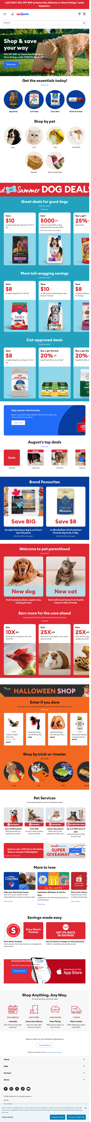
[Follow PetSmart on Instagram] (11, 1089)
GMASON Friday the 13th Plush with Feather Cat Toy (35, 734)
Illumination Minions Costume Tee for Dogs (79, 737)
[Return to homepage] (23, 13)
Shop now (44, 85)
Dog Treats (83, 468)
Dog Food (35, 468)
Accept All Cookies (57, 1117)
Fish (55, 147)
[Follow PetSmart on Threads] (17, 1089)
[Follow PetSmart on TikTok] (23, 1089)
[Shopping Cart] (84, 14)
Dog (13, 147)
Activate (44, 621)
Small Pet (76, 147)
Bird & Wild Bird (55, 172)
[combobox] (44, 23)
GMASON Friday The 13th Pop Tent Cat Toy (56, 734)
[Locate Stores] (79, 14)
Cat (34, 147)
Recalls (6, 1100)
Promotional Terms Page (53, 1052)
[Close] (85, 1108)
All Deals (12, 468)
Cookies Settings (7, 1117)
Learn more (44, 553)
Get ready (45, 759)
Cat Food (59, 468)
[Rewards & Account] (12, 14)
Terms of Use (8, 1104)
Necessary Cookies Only (76, 1117)
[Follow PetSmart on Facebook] (6, 1089)
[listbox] (44, 459)
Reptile (34, 172)
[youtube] (28, 1089)
